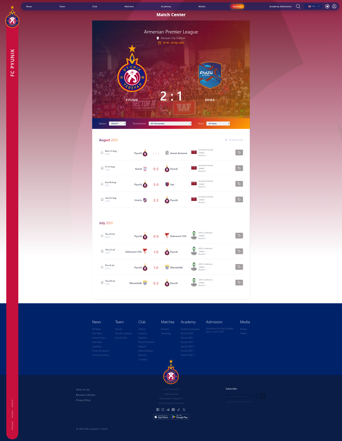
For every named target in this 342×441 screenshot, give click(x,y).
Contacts (142, 359)
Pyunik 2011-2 (187, 346)
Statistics (142, 337)
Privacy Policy (83, 400)
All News (96, 329)
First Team (97, 333)
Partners (142, 355)
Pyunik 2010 (187, 337)
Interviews (97, 342)
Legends (142, 333)
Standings (166, 333)
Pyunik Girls (121, 337)
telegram (12, 414)
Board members (146, 342)
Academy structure (190, 329)
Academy (97, 346)
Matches (165, 329)
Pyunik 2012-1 (187, 350)
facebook (12, 403)
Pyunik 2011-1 (187, 342)
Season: (103, 123)
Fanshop (237, 6)
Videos (243, 333)
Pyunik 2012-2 (188, 355)
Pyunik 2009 (187, 333)
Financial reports (100, 350)
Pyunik (118, 329)
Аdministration (145, 350)
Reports (142, 346)
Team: (201, 123)
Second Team (99, 337)
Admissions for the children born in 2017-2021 (220, 330)
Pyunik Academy (123, 333)
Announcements (100, 355)
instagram (12, 425)
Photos (243, 329)
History (141, 329)
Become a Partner (85, 394)
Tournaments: (139, 123)
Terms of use (83, 389)
